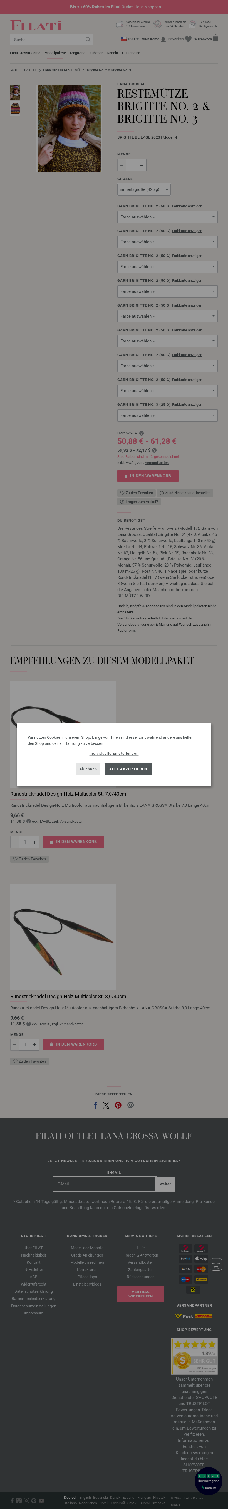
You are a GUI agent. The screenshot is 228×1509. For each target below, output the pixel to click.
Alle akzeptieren (128, 769)
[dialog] (114, 754)
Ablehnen (88, 769)
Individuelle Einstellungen (114, 753)
